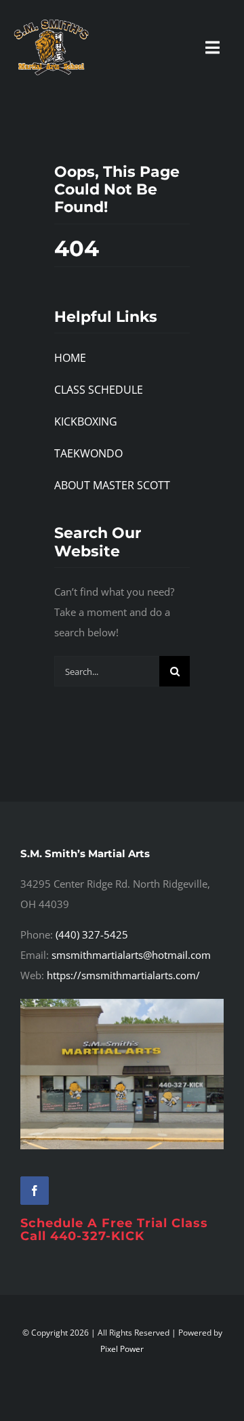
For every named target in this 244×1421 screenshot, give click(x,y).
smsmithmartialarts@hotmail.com (131, 955)
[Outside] (122, 1003)
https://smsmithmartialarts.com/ (123, 975)
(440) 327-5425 (92, 934)
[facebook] (34, 1190)
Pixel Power (122, 1349)
